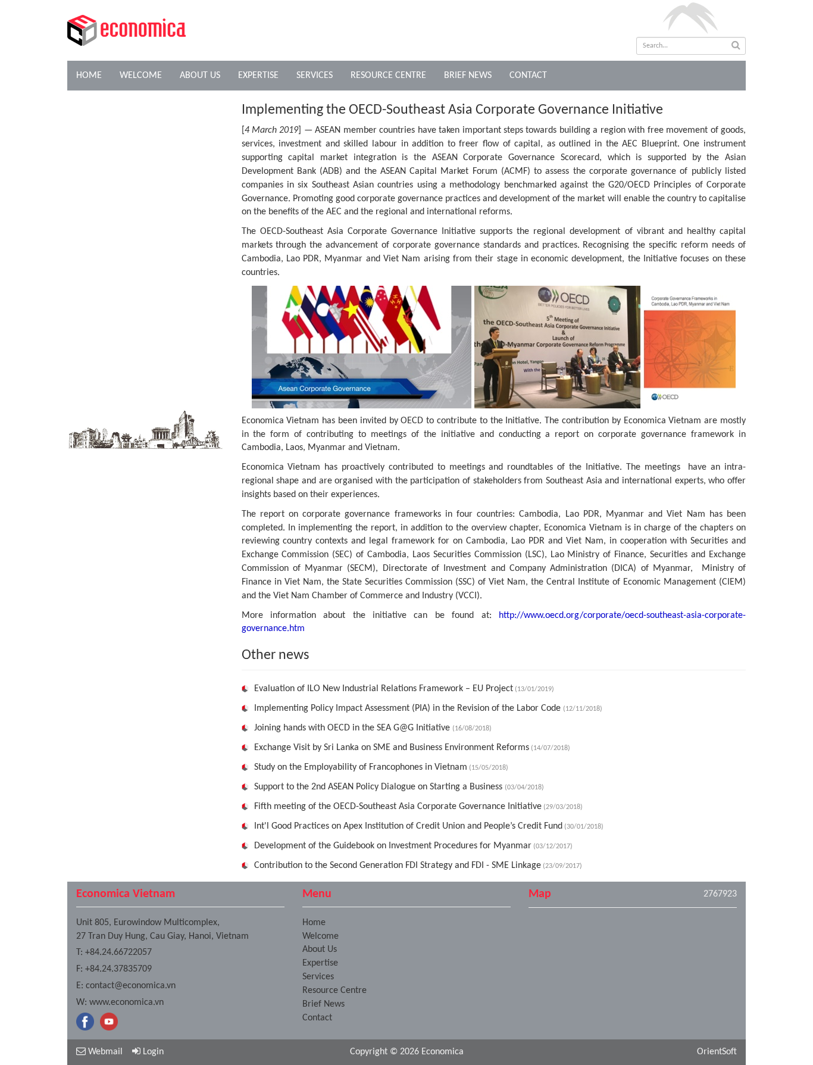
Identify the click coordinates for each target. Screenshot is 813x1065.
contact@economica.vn (131, 986)
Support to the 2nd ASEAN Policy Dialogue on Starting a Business (379, 787)
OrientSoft (717, 1052)
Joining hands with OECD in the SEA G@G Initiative (353, 728)
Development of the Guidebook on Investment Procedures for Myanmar (392, 846)
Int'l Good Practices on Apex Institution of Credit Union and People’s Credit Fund (408, 826)
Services (314, 75)
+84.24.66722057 (118, 952)
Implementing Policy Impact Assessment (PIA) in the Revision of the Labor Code (408, 708)
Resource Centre (388, 75)
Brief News (468, 75)
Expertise (258, 75)
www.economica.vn (126, 1002)
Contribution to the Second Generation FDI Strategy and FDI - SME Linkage (397, 865)
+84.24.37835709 (118, 969)
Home (89, 75)
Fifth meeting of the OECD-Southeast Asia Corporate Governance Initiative (398, 806)
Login (152, 1052)
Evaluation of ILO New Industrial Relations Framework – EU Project (383, 689)
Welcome (141, 75)
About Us (200, 75)
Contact (528, 75)
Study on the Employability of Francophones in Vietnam (360, 767)
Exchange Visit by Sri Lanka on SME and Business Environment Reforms (391, 747)
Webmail (104, 1052)
